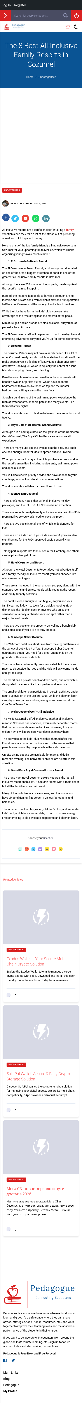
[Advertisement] (41, 131)
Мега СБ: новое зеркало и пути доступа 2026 (35, 1191)
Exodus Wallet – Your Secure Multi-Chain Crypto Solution (36, 961)
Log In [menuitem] (6, 5)
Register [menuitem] (20, 5)
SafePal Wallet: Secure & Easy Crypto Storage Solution (38, 1076)
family (70, 229)
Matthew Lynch (23, 203)
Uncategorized (12, 190)
